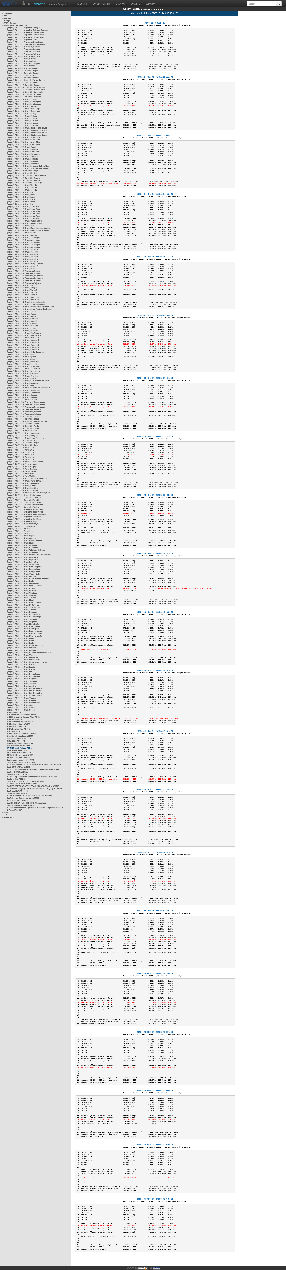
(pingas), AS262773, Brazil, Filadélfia (22, 149)
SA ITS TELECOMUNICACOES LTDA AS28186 (26, 781)
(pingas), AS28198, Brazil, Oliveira (21, 576)
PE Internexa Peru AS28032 (19, 752)
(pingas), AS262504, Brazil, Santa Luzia (23, 137)
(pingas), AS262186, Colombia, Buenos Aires (26, 89)
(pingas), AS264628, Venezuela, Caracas (24, 271)
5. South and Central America (14, 25)
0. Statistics (7, 13)
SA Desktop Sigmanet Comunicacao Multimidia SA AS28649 (32, 776)
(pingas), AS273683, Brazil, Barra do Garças (26, 480)
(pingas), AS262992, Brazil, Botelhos (22, 156)
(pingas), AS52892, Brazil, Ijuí (19, 671)
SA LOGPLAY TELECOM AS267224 (22, 783)
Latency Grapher (50, 3)
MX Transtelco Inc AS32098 (18, 745)
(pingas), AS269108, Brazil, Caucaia (22, 395)
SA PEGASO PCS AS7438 (18, 793)
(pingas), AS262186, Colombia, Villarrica (24, 96)
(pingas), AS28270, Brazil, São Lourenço (24, 616)
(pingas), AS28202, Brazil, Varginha (22, 593)
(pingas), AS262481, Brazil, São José (22, 120)
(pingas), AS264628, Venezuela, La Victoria (25, 275)
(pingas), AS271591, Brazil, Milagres (22, 435)
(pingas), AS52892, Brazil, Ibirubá (21, 664)
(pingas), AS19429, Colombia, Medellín (23, 77)
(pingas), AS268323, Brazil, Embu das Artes (25, 352)
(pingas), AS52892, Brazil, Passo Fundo (23, 674)
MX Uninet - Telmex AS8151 (22, 748)
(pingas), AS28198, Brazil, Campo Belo (23, 571)
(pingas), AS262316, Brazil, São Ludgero (24, 101)
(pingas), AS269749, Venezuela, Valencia (24, 409)
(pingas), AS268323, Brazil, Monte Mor (23, 361)
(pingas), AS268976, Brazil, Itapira (21, 378)
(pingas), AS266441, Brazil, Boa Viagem (24, 333)
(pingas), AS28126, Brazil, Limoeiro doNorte (25, 540)
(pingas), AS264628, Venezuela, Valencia (24, 280)
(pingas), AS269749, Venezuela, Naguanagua (26, 402)
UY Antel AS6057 (14, 810)
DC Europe (81, 3)
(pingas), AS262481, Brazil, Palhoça (22, 113)
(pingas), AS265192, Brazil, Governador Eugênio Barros (30, 306)
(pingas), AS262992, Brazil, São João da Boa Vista (28, 166)
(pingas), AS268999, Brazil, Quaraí (21, 385)
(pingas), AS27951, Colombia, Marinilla (23, 500)
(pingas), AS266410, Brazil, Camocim (23, 318)
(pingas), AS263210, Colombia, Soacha (23, 178)
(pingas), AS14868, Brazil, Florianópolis (23, 63)
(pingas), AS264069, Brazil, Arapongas (23, 237)
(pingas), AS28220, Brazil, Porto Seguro (24, 602)
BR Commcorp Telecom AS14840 (21, 721)
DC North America (101, 3)
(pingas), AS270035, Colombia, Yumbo (23, 423)
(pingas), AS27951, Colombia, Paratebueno (25, 504)
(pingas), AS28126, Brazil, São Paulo (22, 545)
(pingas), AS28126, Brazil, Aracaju (21, 538)
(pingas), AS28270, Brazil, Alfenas (21, 609)
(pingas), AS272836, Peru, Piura (20, 473)
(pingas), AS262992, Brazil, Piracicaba (23, 163)
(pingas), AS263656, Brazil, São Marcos (24, 232)
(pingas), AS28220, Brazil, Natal (20, 600)
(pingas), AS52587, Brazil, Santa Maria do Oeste (27, 662)
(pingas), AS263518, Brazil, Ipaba (21, 192)
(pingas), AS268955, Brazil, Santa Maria (24, 366)
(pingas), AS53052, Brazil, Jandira (21, 683)
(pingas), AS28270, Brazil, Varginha (22, 619)
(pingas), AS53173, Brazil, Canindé (21, 697)
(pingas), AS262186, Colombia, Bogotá (23, 84)
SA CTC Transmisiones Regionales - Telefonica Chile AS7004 (33, 769)
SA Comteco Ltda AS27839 (18, 774)
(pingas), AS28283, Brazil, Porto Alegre (23, 626)
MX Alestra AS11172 (16, 740)
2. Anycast (6, 18)
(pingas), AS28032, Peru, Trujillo (20, 535)
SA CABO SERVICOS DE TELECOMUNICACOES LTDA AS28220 (34, 764)
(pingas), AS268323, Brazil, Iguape (21, 354)
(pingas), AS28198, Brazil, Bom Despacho (24, 566)
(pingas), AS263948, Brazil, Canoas (22, 235)
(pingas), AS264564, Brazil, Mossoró (22, 266)
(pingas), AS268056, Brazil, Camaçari (23, 337)
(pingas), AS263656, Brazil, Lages (21, 225)
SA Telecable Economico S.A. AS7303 (23, 798)
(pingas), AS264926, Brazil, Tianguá (22, 285)
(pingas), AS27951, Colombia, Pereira (23, 507)
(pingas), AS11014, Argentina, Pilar (22, 39)
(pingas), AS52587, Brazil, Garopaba (22, 657)
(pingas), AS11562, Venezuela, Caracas (23, 46)
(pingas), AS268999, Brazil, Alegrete (22, 383)
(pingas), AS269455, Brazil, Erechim (22, 399)
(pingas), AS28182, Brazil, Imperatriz (22, 557)
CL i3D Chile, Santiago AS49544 (20, 736)
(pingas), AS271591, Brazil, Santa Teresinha (25, 438)
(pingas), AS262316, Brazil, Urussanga (23, 108)
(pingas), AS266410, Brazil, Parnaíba (22, 325)
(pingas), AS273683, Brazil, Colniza (22, 485)
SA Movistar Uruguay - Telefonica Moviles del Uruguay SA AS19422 (35, 788)
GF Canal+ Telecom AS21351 (19, 738)
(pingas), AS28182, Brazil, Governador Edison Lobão (29, 554)
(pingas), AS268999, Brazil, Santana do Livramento (28, 387)
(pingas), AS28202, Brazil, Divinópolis (23, 583)
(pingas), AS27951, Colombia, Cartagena (24, 495)
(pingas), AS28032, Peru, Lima (20, 528)
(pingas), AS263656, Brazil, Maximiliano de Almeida (28, 228)
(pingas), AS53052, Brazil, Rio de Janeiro (24, 688)
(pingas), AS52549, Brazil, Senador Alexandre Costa (29, 652)
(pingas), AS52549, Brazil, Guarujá (21, 647)
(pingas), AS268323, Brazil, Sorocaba (23, 364)
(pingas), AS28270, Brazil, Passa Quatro (24, 614)
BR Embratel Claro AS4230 (18, 724)
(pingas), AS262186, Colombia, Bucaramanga (26, 87)
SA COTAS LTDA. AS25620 (18, 767)
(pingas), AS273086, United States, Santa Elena (27, 478)
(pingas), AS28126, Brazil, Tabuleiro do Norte (26, 550)
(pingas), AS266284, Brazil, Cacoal (21, 313)
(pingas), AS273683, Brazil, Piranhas (22, 490)
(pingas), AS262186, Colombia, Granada (24, 94)
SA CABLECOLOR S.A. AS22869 (21, 762)
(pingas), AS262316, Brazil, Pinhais (22, 99)
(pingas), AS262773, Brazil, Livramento (23, 154)
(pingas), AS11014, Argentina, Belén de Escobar (27, 30)
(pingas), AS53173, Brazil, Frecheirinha (23, 702)
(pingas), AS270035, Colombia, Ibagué (23, 416)
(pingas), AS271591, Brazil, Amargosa (23, 433)
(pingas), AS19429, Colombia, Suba (22, 82)
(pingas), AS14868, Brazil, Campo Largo (24, 56)
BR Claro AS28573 (15, 719)
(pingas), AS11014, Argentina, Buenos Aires (25, 32)
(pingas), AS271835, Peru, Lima (20, 447)
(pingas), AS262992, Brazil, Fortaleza (22, 158)
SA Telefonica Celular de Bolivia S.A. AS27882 (26, 802)
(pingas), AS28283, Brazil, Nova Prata (23, 624)
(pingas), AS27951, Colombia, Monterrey (24, 502)
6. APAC (5, 812)
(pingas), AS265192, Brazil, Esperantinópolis (26, 302)
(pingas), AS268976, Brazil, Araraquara (23, 368)
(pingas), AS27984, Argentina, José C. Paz (25, 509)
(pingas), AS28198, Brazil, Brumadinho (23, 569)
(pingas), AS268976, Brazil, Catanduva (23, 373)
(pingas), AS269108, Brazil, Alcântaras (23, 392)
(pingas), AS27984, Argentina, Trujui (22, 521)
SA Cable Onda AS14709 (17, 771)
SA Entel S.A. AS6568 (16, 779)
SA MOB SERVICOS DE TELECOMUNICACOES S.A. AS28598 (33, 786)
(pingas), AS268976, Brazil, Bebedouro (23, 371)
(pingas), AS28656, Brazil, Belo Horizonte (24, 631)
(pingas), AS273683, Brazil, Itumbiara (22, 488)
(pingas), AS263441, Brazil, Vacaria (22, 185)
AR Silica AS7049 (14, 712)
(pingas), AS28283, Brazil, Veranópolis (23, 628)
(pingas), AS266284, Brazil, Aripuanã (22, 311)
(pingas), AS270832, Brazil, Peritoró (22, 430)
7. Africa (6, 814)
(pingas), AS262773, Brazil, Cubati (21, 147)
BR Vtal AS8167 (14, 731)
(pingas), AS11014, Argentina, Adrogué (23, 27)
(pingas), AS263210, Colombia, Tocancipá (24, 182)
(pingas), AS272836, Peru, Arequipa (22, 464)
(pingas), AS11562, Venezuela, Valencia (23, 53)
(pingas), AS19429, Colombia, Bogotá (23, 70)
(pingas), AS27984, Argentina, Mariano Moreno (26, 514)
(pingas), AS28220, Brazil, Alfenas (21, 595)
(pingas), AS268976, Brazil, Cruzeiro (22, 375)
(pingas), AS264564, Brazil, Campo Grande (25, 263)
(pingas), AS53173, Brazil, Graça (21, 705)
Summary (150, 3)
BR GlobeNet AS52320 (16, 726)
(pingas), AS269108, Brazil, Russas (22, 397)
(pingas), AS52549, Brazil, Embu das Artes (25, 645)
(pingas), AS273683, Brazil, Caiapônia (23, 483)
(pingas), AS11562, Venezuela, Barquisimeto (26, 42)
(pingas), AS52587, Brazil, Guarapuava (23, 659)
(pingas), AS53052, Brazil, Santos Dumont (24, 695)
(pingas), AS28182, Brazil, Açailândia (22, 552)
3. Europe (6, 20)
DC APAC (120, 3)
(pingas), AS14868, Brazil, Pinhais (21, 65)
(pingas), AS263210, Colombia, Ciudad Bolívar (26, 175)
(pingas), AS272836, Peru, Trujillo (21, 476)
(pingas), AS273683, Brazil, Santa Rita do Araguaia (28, 492)
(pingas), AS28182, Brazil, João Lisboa (23, 564)
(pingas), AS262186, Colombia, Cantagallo (25, 92)
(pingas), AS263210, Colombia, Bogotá (23, 170)
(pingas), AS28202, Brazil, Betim (20, 581)
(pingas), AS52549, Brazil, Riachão (21, 650)
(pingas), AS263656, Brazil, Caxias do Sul (24, 220)
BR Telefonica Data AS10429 (19, 729)
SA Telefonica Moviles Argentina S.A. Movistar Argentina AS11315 (35, 807)
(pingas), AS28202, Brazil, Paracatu (22, 588)
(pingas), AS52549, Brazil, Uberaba (22, 655)
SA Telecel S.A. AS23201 (17, 800)
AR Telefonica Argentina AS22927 (21, 714)
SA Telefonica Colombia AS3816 (20, 805)
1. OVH (5, 15)
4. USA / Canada (9, 22)
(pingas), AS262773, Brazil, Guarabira (23, 151)
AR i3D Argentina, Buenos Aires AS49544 (25, 717)
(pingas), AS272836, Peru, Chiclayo (22, 469)
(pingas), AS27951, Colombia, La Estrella (24, 497)
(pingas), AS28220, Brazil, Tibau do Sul (23, 607)
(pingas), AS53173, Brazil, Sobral (21, 707)
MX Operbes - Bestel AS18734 (20, 743)
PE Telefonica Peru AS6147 (18, 757)
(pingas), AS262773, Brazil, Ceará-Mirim (24, 142)
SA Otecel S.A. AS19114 (17, 791)
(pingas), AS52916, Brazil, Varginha (22, 678)
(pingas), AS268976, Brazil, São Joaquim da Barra (28, 380)
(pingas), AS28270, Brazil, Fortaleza (22, 612)
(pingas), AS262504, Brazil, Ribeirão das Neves (27, 127)
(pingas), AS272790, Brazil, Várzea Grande (25, 461)
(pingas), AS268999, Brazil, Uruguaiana (23, 390)
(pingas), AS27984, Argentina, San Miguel (24, 516)
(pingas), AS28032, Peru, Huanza (21, 526)
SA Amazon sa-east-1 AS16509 (20, 760)
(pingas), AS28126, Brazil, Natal (20, 542)
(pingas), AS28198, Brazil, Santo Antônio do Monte (28, 578)
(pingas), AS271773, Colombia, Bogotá (23, 440)
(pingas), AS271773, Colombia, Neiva (22, 445)
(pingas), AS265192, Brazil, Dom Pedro (23, 297)
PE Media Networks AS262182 (20, 755)
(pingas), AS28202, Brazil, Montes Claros (24, 585)
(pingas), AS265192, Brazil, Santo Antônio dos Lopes (29, 309)
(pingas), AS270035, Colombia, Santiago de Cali (27, 421)
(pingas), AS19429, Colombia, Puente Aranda (26, 80)
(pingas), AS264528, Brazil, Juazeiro (22, 249)
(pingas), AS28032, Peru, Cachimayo (22, 523)
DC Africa (135, 3)
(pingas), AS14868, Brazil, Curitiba (21, 58)
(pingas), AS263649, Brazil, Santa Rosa (23, 206)
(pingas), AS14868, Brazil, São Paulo (22, 68)
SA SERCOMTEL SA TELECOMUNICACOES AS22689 (29, 795)
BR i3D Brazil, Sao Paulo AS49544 (21, 733)
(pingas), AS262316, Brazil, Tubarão (22, 106)
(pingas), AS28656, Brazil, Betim (20, 638)
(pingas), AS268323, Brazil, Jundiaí (21, 359)
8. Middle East (8, 817)
